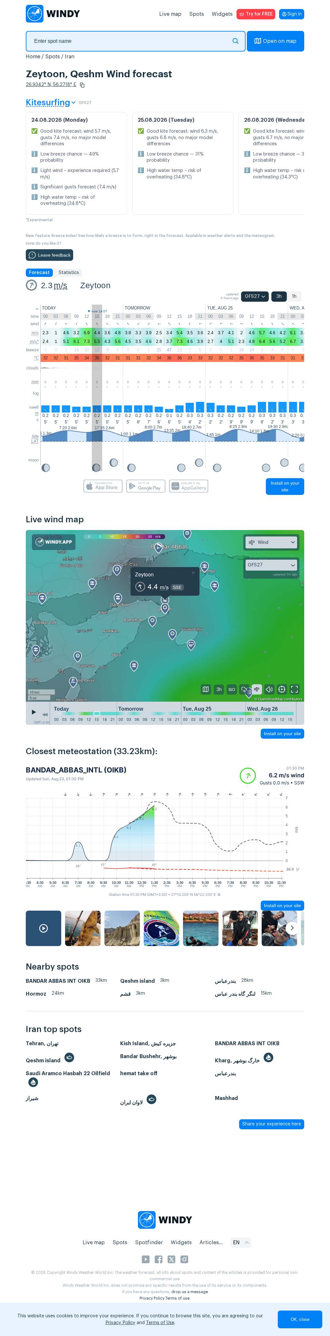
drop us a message (189, 1292)
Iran (69, 56)
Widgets (222, 14)
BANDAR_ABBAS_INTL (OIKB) (76, 770)
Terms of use (177, 1298)
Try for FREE (259, 14)
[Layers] (206, 689)
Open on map (279, 41)
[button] (82, 85)
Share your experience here (271, 1124)
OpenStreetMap (270, 698)
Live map (170, 14)
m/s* (34, 341)
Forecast (39, 272)
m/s (60, 285)
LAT (35, 441)
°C (36, 357)
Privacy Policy (152, 1298)
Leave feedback (54, 255)
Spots (196, 14)
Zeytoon (95, 285)
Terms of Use (160, 1323)
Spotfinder (149, 1242)
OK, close (300, 1319)
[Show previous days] (45, 715)
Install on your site (285, 486)
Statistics (69, 272)
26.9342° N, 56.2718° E (51, 84)
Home (33, 56)
